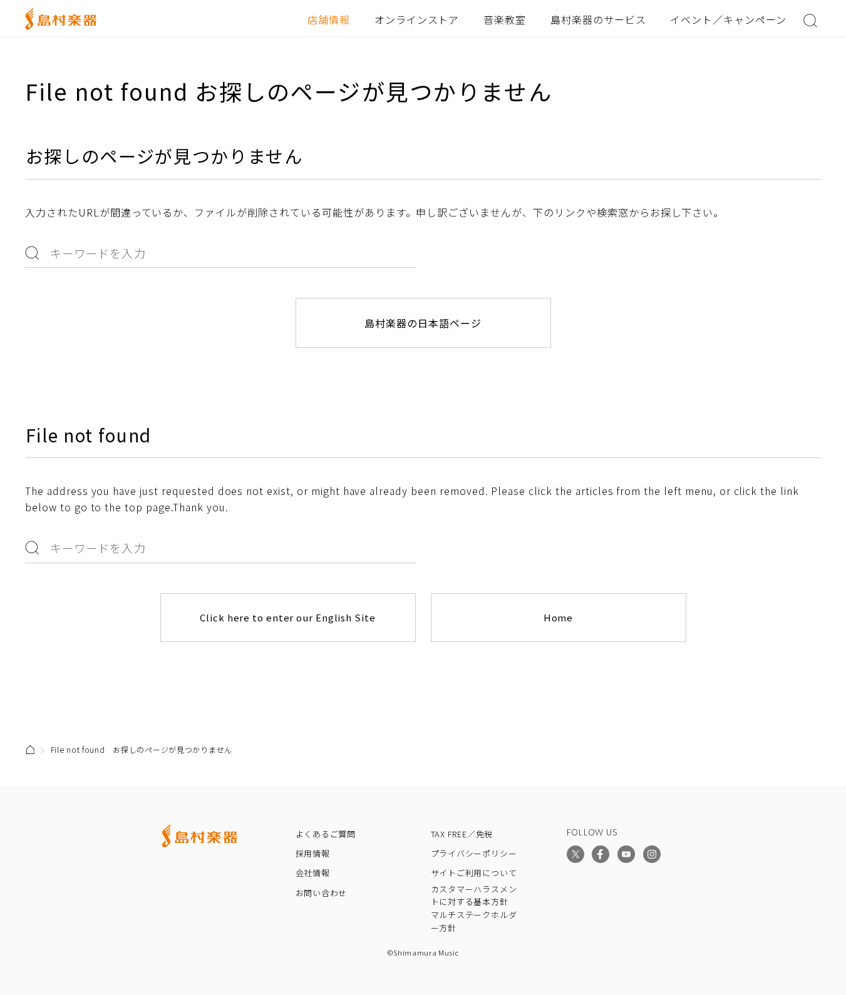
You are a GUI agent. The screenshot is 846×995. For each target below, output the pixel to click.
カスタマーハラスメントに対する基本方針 (474, 895)
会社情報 (313, 873)
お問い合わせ (322, 893)
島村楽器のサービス (598, 19)
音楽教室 (504, 19)
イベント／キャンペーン (728, 19)
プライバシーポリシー (474, 853)
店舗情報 (328, 19)
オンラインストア (417, 19)
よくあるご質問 (326, 834)
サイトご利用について (474, 873)
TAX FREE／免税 (462, 834)
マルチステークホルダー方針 (474, 921)
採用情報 (313, 853)
